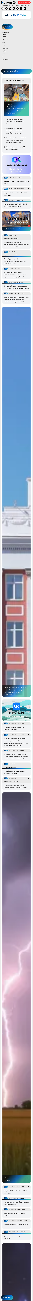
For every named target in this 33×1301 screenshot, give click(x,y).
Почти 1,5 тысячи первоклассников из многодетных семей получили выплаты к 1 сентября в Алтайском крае (15, 108)
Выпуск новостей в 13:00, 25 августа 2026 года (15, 148)
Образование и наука (11, 255)
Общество (8, 27)
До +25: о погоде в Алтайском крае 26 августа (16, 1179)
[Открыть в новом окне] (6, 9)
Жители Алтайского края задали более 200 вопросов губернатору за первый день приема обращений (15, 690)
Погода (19, 177)
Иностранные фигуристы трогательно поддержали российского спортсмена (14, 130)
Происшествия (22, 1198)
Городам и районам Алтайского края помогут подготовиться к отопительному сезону (16, 140)
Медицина (14, 238)
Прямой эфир (25, 2)
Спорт (19, 268)
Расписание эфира (14, 229)
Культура (20, 200)
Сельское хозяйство (10, 767)
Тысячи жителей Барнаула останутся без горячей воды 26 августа (15, 121)
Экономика (21, 1209)
